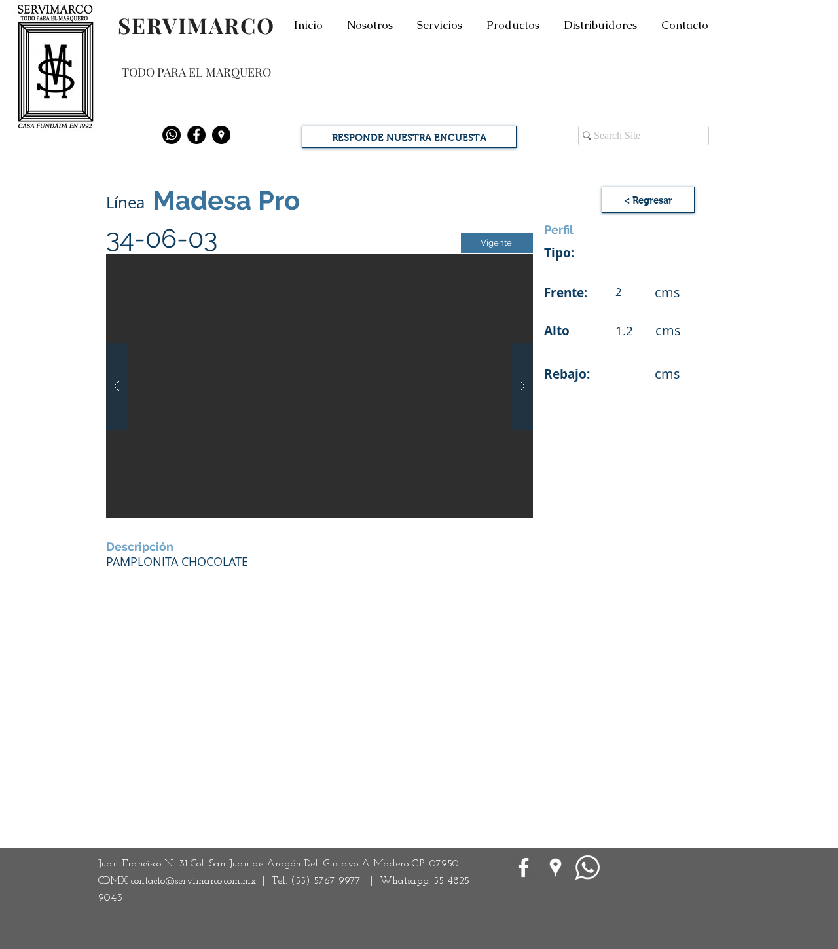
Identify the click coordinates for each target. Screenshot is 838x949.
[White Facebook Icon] (523, 867)
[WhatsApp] (587, 867)
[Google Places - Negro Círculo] (221, 135)
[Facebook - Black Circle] (196, 135)
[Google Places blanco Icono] (555, 867)
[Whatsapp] (171, 135)
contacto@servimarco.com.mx (193, 881)
